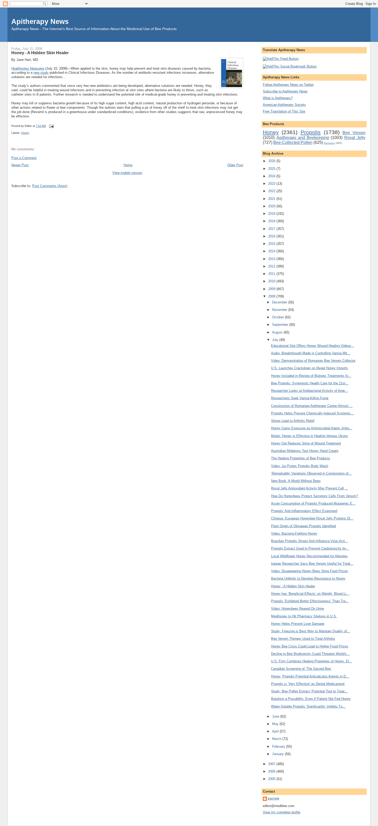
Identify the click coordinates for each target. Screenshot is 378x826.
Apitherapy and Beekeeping (302, 137)
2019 (272, 214)
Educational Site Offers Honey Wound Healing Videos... (312, 346)
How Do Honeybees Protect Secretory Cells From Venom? (314, 496)
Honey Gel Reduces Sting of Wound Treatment (306, 443)
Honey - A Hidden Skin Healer (40, 52)
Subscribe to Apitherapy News (285, 91)
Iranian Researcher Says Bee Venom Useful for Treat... (312, 563)
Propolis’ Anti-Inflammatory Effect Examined (304, 511)
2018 (272, 221)
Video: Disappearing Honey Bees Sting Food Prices (309, 571)
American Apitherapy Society (284, 105)
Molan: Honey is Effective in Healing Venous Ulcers (309, 436)
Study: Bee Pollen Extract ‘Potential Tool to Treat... (309, 691)
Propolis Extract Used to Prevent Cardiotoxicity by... (310, 548)
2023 (272, 183)
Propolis (311, 132)
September (280, 325)
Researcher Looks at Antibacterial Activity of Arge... (309, 391)
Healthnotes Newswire (27, 68)
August (278, 332)
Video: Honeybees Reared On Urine (297, 608)
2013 (272, 259)
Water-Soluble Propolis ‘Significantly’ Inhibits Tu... (308, 706)
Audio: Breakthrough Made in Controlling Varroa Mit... (310, 353)
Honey (25, 132)
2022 (272, 191)
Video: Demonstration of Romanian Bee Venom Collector (313, 361)
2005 (272, 779)
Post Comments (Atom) (49, 186)
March (277, 739)
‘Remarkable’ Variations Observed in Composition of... (311, 473)
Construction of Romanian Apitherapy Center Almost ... (312, 406)
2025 (272, 169)
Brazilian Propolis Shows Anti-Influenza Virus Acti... (309, 541)
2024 (272, 176)
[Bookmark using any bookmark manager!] (290, 66)
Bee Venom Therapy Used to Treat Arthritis (303, 639)
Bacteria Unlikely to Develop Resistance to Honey (308, 578)
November (280, 310)
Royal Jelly (354, 137)
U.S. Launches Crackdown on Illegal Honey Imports (309, 368)
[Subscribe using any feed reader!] (281, 59)
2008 (272, 296)
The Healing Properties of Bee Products (300, 458)
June (276, 716)
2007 (272, 764)
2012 (272, 266)
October (278, 317)
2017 (272, 229)
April (276, 731)
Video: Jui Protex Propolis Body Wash (299, 466)
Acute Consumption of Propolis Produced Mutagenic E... (313, 503)
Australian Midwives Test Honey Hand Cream (304, 451)
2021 (272, 199)
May (276, 724)
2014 (272, 251)
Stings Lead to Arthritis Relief (292, 421)
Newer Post (20, 165)
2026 (272, 161)
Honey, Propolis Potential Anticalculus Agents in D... (310, 676)
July (275, 340)
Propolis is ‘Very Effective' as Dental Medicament (308, 684)
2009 (272, 289)
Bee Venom (354, 133)
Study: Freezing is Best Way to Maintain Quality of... (310, 631)
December (280, 302)
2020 (272, 206)
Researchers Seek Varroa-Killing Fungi (299, 398)
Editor (273, 798)
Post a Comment (24, 158)
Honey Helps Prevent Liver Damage (297, 624)
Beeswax (329, 143)
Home (128, 165)
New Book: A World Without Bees (296, 481)
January (278, 754)
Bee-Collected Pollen (292, 142)
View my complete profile (281, 812)
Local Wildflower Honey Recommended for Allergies (309, 556)
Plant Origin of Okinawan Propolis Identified (303, 526)
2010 (272, 281)
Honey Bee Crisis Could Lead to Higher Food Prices (309, 646)
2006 (272, 771)
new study (41, 73)
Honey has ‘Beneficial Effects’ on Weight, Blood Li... (310, 594)
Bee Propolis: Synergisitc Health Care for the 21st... (309, 383)
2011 (272, 274)
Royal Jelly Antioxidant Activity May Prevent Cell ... (309, 488)
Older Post (235, 165)
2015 (272, 244)
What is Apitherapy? (278, 98)
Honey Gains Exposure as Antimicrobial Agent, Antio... (311, 428)
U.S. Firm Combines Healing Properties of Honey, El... (311, 661)
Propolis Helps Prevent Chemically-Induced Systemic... (312, 413)
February (279, 746)
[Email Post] (51, 125)
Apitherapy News (40, 21)
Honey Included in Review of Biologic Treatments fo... (311, 376)
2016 (272, 236)
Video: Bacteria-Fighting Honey (294, 533)
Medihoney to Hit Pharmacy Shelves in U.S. (304, 616)
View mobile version (127, 173)
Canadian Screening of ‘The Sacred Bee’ (301, 669)
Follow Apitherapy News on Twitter (288, 85)
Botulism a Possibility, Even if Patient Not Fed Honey (311, 699)
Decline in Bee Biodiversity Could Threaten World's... (310, 654)
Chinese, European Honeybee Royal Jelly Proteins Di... (312, 518)
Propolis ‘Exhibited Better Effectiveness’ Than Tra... (310, 601)
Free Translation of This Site (284, 111)
